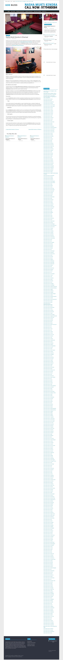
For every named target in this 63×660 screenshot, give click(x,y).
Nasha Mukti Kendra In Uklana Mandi (49, 106)
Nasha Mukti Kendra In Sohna (47, 123)
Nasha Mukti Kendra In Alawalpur (48, 525)
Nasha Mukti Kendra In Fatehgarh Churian (49, 461)
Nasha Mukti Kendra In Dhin (47, 466)
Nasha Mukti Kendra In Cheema (48, 478)
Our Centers (13, 11)
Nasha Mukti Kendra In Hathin (47, 216)
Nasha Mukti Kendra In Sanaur (48, 533)
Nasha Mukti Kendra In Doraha (48, 572)
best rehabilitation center (48, 24)
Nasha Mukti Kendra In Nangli (47, 364)
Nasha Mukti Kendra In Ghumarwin (48, 311)
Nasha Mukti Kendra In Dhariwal (48, 449)
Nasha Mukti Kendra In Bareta (48, 509)
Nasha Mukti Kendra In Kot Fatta (48, 422)
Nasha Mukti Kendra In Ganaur (48, 229)
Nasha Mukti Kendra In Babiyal (48, 265)
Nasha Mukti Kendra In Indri (47, 213)
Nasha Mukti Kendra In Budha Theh (48, 485)
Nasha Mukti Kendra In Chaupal (35, 139)
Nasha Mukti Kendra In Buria (47, 239)
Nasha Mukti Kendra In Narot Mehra (48, 391)
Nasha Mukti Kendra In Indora (47, 308)
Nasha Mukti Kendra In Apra (47, 519)
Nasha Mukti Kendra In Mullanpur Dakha (49, 392)
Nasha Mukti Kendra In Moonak (48, 398)
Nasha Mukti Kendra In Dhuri (47, 465)
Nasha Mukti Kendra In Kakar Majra (48, 206)
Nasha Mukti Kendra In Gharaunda (48, 594)
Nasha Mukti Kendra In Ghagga (48, 455)
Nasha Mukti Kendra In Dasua (47, 573)
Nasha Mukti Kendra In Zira (47, 327)
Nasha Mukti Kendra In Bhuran (48, 243)
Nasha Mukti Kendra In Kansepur (48, 199)
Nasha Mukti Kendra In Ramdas (48, 371)
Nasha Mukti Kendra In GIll (47, 569)
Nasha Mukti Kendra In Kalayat (48, 202)
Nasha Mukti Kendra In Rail (47, 378)
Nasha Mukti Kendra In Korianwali (48, 424)
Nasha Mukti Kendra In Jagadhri (48, 212)
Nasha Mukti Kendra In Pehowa (48, 153)
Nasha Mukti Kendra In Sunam (48, 341)
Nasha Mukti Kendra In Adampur (48, 269)
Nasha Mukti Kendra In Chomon (12, 129)
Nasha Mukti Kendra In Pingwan (48, 150)
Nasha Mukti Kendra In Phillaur (48, 540)
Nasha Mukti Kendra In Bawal (47, 255)
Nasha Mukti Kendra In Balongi (48, 505)
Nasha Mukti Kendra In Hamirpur (48, 310)
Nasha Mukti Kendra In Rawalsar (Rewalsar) (50, 287)
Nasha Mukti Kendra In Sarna (47, 355)
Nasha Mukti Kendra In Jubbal (47, 302)
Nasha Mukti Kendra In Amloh (47, 520)
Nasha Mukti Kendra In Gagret (48, 313)
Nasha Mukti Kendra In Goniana (48, 446)
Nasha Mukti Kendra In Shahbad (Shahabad (49, 127)
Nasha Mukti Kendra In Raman (48, 372)
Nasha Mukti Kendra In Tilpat (47, 116)
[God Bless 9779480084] (6, 11)
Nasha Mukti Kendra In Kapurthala (48, 624)
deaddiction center (29, 11)
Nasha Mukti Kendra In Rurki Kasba (48, 367)
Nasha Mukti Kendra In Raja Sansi (48, 375)
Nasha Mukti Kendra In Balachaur (48, 512)
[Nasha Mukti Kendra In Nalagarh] (11, 135)
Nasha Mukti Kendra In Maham (48, 185)
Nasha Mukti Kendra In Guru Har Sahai (49, 445)
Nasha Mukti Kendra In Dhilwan (35, 129)
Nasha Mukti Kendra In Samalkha (48, 136)
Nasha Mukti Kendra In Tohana (48, 114)
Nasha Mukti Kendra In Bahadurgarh (48, 250)
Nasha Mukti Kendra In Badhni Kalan (48, 515)
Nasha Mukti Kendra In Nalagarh (10, 139)
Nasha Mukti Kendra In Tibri (47, 330)
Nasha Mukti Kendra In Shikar (47, 348)
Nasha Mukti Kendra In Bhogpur (48, 489)
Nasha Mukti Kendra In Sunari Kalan (48, 121)
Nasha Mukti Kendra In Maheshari (48, 167)
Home (9, 11)
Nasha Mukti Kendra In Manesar (48, 179)
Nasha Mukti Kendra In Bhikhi (47, 492)
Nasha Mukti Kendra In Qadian (48, 382)
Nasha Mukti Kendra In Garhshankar (48, 570)
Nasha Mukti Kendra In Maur (47, 402)
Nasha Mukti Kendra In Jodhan (48, 560)
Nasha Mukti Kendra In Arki (47, 325)
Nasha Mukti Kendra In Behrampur (48, 502)
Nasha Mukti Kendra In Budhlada (48, 483)
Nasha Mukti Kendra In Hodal (47, 215)
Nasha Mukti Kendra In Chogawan (48, 475)
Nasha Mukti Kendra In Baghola (48, 259)
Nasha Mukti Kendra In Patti (47, 603)
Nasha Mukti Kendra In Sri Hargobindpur (49, 345)
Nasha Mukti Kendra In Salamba (48, 111)
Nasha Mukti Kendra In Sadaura (48, 138)
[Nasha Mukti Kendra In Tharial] (24, 135)
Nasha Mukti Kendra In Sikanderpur (48, 126)
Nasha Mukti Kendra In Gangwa (48, 228)
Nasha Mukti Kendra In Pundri (47, 546)
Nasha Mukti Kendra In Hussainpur (48, 438)
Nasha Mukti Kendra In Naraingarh (48, 545)
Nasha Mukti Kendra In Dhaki (47, 471)
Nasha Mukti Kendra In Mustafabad (48, 175)
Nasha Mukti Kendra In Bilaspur (50, 40)
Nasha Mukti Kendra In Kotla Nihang (48, 419)
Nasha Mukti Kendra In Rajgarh (48, 289)
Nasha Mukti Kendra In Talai (47, 276)
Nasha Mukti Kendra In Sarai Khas (48, 357)
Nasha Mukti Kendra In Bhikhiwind (48, 476)
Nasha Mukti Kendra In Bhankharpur (48, 496)
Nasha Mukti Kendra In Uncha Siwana (49, 104)
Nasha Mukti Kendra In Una (47, 272)
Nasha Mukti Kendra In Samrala (48, 361)
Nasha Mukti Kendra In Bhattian (48, 495)
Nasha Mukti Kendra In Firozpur (48, 456)
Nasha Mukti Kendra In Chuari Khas (48, 317)
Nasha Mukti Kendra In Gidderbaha (48, 452)
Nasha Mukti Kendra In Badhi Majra (48, 263)
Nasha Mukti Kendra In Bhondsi (48, 245)
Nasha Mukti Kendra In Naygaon (48, 606)
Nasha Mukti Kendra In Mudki (47, 394)
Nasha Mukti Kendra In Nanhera (48, 170)
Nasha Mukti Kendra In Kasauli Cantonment (50, 299)
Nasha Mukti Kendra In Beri (47, 249)
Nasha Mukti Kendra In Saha (47, 137)
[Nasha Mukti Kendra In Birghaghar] (49, 34)
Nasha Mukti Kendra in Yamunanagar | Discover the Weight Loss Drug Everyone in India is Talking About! (49, 96)
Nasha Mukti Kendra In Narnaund (48, 163)
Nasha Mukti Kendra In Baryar (47, 506)
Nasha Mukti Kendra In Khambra (48, 429)
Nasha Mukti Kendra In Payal (47, 384)
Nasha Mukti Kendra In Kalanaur (48, 205)
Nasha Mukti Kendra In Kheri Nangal (48, 189)
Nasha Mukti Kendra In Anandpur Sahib (49, 580)
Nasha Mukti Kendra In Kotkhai (48, 297)
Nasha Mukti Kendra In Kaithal (48, 613)
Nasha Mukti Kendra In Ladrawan (48, 168)
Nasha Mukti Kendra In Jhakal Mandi (48, 196)
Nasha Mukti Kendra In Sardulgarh (48, 354)
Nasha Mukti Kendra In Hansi (47, 219)
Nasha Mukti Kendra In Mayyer (48, 176)
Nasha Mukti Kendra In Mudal (47, 395)
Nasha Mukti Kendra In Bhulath (48, 486)
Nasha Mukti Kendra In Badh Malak (48, 262)
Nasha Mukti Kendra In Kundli (47, 186)
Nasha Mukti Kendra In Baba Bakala (48, 577)
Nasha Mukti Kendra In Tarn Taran (48, 334)
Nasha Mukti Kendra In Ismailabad (48, 593)
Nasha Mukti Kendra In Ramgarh (48, 587)
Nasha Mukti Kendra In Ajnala (47, 529)
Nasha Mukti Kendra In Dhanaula (48, 469)
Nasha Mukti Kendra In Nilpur (47, 388)
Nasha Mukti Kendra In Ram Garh (48, 144)
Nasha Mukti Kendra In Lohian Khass (49, 418)
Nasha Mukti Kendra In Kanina (48, 201)
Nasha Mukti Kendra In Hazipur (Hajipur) (49, 439)
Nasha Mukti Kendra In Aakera (48, 270)
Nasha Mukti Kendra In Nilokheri (48, 160)
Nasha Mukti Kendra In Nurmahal (48, 387)
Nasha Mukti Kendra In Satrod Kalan (48, 131)
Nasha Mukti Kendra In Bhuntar (48, 320)
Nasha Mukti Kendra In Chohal (48, 473)
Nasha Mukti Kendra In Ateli (47, 266)
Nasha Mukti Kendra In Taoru (47, 120)
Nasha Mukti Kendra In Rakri (47, 374)
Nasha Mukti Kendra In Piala (47, 151)
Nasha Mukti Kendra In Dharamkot (48, 468)
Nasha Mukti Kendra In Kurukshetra (48, 631)
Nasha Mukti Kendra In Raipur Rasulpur (49, 377)
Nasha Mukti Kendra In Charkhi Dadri (49, 535)
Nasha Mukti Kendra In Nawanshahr (48, 607)
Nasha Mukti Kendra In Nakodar (48, 609)
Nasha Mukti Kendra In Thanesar (48, 117)
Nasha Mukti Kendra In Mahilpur (48, 415)
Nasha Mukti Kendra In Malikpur (48, 411)
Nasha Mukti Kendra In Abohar (48, 532)
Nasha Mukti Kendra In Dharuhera (48, 235)
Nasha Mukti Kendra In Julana (47, 195)
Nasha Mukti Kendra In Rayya (47, 368)
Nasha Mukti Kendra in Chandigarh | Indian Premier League (24, 1)
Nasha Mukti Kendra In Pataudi (48, 154)
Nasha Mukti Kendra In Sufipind (48, 344)
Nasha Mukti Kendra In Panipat (48, 620)
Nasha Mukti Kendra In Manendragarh (49, 181)
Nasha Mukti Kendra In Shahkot (48, 351)
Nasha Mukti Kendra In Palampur (48, 290)
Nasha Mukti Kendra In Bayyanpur (48, 252)
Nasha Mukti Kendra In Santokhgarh (48, 285)
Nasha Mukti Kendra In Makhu (48, 412)
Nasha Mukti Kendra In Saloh (47, 365)
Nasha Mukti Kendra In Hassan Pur (48, 218)
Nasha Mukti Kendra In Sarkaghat (48, 283)
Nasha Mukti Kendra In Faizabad (48, 232)
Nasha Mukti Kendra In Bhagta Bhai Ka (49, 499)
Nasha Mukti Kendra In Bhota (47, 321)
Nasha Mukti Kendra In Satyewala (48, 352)
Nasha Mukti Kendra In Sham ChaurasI (49, 350)
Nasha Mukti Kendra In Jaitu (47, 436)
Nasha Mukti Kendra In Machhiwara (48, 557)
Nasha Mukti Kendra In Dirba (47, 462)
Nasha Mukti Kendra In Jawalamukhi (48, 307)
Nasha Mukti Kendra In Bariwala (48, 508)
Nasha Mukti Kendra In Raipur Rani (48, 553)
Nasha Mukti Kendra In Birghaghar (50, 36)
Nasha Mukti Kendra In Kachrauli (48, 208)
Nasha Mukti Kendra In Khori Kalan (48, 188)
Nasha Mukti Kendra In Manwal (48, 404)
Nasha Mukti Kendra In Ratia (47, 140)
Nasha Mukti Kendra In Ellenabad (48, 233)
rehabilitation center (20, 11)
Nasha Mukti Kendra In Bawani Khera (49, 253)
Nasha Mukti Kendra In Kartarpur (48, 432)
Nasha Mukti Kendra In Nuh (47, 157)
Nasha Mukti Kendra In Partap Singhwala (49, 385)
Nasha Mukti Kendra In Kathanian (48, 431)
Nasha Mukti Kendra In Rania (47, 141)
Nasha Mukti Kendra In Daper (47, 472)
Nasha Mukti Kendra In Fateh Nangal (49, 459)
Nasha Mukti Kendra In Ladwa (47, 590)
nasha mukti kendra (37, 11)
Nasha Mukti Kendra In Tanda (47, 328)
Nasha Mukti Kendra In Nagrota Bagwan (49, 293)
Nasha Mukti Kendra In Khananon (48, 556)
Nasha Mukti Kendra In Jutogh (47, 300)
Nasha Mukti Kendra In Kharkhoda (48, 191)
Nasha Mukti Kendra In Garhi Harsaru (49, 226)
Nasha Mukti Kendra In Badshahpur (48, 260)
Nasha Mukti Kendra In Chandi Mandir (49, 238)
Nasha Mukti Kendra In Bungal (48, 482)
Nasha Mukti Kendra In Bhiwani (48, 246)
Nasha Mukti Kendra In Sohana (48, 347)
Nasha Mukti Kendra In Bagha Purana (49, 513)
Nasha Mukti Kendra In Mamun (48, 405)
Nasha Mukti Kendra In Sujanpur (48, 335)
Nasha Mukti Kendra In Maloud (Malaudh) (49, 408)
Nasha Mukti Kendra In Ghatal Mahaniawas (49, 225)
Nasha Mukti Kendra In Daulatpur (48, 536)
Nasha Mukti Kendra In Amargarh (48, 522)
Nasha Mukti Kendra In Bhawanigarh (48, 493)
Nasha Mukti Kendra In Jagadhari (48, 592)
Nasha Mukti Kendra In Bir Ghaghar (48, 242)
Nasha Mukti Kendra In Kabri (47, 209)
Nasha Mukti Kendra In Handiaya (48, 442)
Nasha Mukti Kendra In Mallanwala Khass (49, 409)
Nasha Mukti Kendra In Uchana (48, 107)
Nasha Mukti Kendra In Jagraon (48, 563)
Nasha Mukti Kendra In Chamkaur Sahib (49, 479)
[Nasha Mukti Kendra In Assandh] (48, 43)
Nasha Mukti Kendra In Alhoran (48, 523)
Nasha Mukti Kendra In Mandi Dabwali (49, 182)
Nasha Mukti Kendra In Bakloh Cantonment (49, 324)
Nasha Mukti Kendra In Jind (47, 619)
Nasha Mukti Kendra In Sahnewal (48, 362)
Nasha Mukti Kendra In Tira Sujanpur (48, 273)
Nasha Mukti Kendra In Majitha (48, 414)
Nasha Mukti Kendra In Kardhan (48, 192)
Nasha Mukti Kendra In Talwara (48, 338)
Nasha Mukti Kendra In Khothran (48, 425)
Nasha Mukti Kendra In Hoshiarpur (48, 623)
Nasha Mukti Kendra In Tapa (47, 337)
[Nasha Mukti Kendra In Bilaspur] (48, 39)
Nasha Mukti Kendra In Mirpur (47, 399)
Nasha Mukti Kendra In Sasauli (48, 133)
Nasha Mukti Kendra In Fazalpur (48, 596)
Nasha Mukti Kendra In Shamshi (48, 280)
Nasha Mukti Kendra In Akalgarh (48, 526)
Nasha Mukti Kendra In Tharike (48, 331)
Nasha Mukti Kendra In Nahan (47, 279)
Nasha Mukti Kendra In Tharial (22, 139)
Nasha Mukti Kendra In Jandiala (48, 562)
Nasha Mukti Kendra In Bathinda (48, 628)
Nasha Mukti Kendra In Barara (48, 99)
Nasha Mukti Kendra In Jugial (47, 434)
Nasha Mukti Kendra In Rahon (47, 381)
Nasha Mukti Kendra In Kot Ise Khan (48, 421)
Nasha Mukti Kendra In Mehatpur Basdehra (49, 296)
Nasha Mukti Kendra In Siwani (47, 124)
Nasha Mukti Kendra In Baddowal (48, 516)
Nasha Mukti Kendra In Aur (47, 579)
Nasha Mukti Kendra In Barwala (48, 256)
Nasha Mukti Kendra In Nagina (48, 171)
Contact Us (44, 11)
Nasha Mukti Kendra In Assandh (50, 44)
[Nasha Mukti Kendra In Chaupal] (36, 135)
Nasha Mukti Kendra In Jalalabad (48, 435)
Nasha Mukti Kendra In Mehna (48, 401)
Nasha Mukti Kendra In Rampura (48, 143)
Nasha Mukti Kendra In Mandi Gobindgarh (49, 567)
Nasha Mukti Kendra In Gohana (48, 222)
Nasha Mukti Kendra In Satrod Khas (48, 130)
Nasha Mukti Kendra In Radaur (48, 147)
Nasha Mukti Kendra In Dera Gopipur (49, 314)
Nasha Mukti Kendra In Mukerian (48, 610)
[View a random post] (57, 11)
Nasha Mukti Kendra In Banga (47, 510)
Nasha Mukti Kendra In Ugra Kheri (48, 101)
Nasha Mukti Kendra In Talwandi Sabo (49, 340)
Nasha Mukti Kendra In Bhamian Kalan (49, 498)
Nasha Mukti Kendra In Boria (49, 26)
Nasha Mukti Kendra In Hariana (48, 441)
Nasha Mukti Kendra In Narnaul (48, 164)
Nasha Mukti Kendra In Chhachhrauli (48, 236)
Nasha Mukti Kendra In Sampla (48, 134)
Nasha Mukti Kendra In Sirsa (47, 617)
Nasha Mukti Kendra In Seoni (47, 282)
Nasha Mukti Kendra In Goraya (48, 566)
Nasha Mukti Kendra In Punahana (48, 148)
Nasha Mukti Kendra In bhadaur (48, 103)
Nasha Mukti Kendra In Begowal (48, 503)
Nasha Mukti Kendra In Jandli (47, 198)
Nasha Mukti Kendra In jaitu (47, 100)
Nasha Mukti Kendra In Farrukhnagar (48, 223)
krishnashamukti (14, 38)
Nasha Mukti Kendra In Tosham (48, 110)
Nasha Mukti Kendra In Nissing (48, 158)
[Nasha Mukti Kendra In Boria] (51, 22)
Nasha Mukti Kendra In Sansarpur (48, 358)
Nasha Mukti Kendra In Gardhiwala (48, 458)
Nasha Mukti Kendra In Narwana (48, 161)
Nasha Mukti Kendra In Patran (47, 604)
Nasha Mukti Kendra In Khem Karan (48, 428)
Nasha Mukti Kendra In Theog (47, 275)
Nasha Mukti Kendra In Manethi (48, 178)
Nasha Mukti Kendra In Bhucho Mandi (49, 488)
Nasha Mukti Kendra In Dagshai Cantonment (50, 315)
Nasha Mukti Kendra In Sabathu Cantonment (50, 286)
